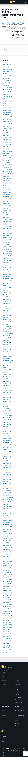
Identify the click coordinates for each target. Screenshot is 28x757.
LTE (2, 723)
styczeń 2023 (7, 162)
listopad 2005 (7, 602)
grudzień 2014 (7, 383)
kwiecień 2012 (7, 456)
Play (2, 713)
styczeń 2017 (7, 326)
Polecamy (3, 687)
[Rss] (2, 676)
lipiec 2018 (6, 285)
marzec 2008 (7, 568)
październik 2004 (8, 616)
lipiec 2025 (6, 94)
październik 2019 (8, 251)
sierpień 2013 (7, 420)
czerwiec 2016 (7, 342)
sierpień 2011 (7, 474)
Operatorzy (14, 22)
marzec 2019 (7, 267)
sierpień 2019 (7, 256)
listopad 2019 (7, 249)
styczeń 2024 (7, 135)
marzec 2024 (7, 130)
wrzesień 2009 (7, 527)
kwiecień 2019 (7, 265)
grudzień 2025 (7, 83)
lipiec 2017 (6, 313)
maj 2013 (6, 426)
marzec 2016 (7, 349)
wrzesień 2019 (7, 253)
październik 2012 (8, 442)
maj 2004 (6, 620)
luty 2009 (6, 543)
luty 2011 (5, 488)
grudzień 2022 (7, 165)
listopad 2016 (7, 331)
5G (2, 720)
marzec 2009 (7, 540)
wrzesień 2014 (7, 390)
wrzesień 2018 (7, 281)
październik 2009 (8, 524)
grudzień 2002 (7, 634)
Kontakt (7, 750)
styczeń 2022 (7, 190)
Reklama (17, 725)
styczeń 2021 (7, 217)
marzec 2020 (7, 240)
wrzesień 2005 (7, 606)
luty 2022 (6, 187)
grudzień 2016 (7, 329)
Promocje (3, 684)
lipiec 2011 (6, 477)
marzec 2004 (7, 622)
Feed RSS (3, 752)
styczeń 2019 (7, 272)
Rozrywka (3, 736)
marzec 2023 (7, 158)
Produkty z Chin (19, 702)
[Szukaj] (25, 2)
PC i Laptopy (18, 697)
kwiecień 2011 (7, 483)
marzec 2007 (7, 590)
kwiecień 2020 (7, 237)
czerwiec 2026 (7, 69)
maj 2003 (6, 629)
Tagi (24, 750)
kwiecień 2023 (7, 155)
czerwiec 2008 (7, 561)
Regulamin (18, 750)
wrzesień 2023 (7, 144)
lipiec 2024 (6, 121)
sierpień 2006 (7, 595)
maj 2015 (5, 372)
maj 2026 (6, 71)
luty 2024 (6, 133)
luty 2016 (6, 351)
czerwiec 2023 (7, 151)
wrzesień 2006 (7, 593)
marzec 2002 (7, 650)
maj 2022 (6, 180)
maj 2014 (6, 399)
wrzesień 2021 (7, 199)
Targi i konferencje (19, 715)
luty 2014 (6, 406)
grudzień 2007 (7, 575)
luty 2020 (6, 242)
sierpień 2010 (7, 502)
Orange (3, 710)
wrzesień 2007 (7, 581)
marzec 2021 (7, 212)
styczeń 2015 (7, 381)
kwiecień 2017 (7, 319)
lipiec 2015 (6, 367)
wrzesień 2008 (7, 554)
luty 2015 (5, 379)
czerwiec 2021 (7, 206)
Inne (2, 730)
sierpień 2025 (7, 92)
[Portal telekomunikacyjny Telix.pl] (14, 2)
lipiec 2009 (6, 531)
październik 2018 (8, 278)
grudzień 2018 (7, 274)
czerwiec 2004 (7, 618)
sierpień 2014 (7, 392)
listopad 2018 (7, 276)
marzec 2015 (7, 376)
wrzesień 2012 (7, 445)
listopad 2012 (7, 440)
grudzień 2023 (7, 137)
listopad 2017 (7, 303)
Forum (8, 22)
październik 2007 (8, 579)
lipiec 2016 (6, 340)
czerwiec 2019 (7, 260)
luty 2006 (6, 597)
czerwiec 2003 (7, 627)
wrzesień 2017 (7, 308)
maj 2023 (6, 153)
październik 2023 (8, 142)
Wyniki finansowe (19, 713)
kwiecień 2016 (7, 347)
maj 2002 (6, 647)
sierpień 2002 (7, 641)
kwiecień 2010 (7, 511)
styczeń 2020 (7, 244)
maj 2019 (6, 262)
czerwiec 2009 (7, 534)
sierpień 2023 (7, 146)
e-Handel (17, 723)
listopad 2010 (7, 495)
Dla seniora (17, 692)
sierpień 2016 (7, 338)
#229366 (22, 28)
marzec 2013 (7, 431)
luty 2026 (6, 78)
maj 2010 (6, 508)
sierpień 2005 (7, 609)
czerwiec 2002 (7, 645)
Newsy (3, 681)
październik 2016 (8, 333)
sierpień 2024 (7, 119)
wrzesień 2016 (7, 335)
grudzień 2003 (7, 625)
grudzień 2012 (7, 438)
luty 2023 (6, 160)
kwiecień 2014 (7, 401)
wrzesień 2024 (7, 117)
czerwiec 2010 (7, 506)
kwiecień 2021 (7, 210)
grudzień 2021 (7, 192)
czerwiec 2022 (7, 178)
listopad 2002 (7, 636)
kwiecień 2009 (7, 538)
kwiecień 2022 (7, 183)
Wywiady (17, 718)
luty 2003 (6, 631)
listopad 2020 (7, 221)
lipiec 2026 (6, 67)
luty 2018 (5, 297)
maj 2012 (5, 454)
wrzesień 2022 (7, 171)
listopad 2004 (7, 613)
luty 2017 (5, 324)
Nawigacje (17, 694)
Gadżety (17, 699)
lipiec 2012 (6, 449)
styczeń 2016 (7, 354)
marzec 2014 (7, 404)
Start (3, 22)
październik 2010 (8, 497)
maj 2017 (5, 317)
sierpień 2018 (7, 283)
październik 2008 (8, 552)
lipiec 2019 (6, 258)
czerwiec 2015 (7, 370)
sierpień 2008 (7, 556)
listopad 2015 (7, 358)
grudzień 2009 (7, 520)
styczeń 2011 (7, 490)
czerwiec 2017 (7, 315)
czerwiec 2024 (7, 124)
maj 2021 (5, 208)
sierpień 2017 (7, 310)
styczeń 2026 (7, 80)
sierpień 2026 (7, 64)
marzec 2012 (7, 458)
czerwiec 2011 (7, 479)
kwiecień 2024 (7, 128)
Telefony (17, 687)
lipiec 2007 (6, 586)
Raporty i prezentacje (20, 710)
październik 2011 (8, 470)
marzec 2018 (7, 294)
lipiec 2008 (6, 559)
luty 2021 (5, 215)
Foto (2, 741)
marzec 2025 (7, 103)
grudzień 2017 (7, 301)
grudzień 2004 (7, 611)
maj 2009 (6, 536)
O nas (2, 750)
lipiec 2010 (6, 504)
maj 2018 (5, 290)
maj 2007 (6, 588)
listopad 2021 (7, 194)
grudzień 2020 (7, 219)
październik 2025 (8, 87)
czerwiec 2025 (7, 96)
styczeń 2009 (7, 545)
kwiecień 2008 (7, 565)
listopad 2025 (7, 85)
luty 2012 (5, 461)
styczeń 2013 (7, 436)
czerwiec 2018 (7, 288)
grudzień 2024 (7, 110)
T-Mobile (3, 715)
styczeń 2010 (7, 518)
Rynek (17, 706)
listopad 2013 (7, 413)
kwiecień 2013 (7, 429)
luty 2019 (6, 269)
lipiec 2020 (6, 231)
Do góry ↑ (4, 755)
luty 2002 (6, 652)
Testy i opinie (18, 684)
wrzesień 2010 (7, 499)
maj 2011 (5, 481)
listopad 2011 (7, 467)
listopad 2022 (7, 167)
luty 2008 (6, 570)
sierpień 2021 (7, 201)
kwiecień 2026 (7, 73)
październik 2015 (8, 360)
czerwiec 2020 (7, 233)
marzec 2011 (6, 486)
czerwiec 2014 (7, 397)
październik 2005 (8, 604)
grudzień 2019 (7, 247)
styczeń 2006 (7, 600)
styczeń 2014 (7, 408)
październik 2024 (8, 114)
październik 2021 (8, 196)
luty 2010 (6, 515)
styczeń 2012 (7, 463)
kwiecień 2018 (7, 292)
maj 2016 (6, 344)
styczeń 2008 (7, 572)
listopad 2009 (7, 522)
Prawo (16, 720)
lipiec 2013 (6, 422)
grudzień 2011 (7, 465)
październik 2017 (8, 306)
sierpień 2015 (7, 365)
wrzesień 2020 (7, 226)
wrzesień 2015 (7, 363)
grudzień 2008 (7, 547)
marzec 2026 (7, 76)
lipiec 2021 (6, 203)
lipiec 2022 (6, 176)
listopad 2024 (7, 112)
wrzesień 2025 (7, 89)
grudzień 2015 (7, 356)
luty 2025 (6, 105)
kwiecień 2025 (7, 101)
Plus (2, 718)
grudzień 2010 (7, 493)
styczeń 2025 (7, 108)
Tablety (17, 689)
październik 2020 (8, 224)
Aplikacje (3, 739)
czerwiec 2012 (7, 452)
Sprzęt (17, 681)
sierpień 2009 (7, 529)
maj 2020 (6, 235)
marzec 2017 (7, 322)
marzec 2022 (7, 185)
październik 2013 (8, 415)
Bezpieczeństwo (5, 733)
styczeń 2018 (7, 299)
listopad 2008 (7, 549)
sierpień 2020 (7, 228)
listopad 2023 (7, 139)
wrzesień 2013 (7, 417)
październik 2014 (8, 388)
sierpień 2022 (7, 174)
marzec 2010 (7, 513)
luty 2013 (6, 433)
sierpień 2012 (7, 447)
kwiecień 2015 (7, 374)
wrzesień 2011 (7, 472)
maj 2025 (6, 98)
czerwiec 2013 (7, 424)
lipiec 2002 (6, 643)
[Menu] (2, 2)
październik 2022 (8, 169)
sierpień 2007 (7, 584)
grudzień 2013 (7, 411)
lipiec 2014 (6, 395)
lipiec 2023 (6, 149)
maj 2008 (6, 563)
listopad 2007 (7, 577)
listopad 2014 (7, 385)
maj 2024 (6, 126)
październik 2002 (8, 638)
